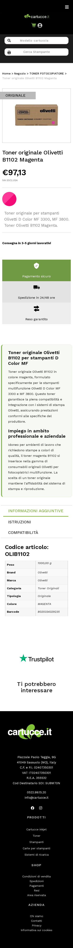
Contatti (36, 920)
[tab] (35, 511)
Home (6, 73)
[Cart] (33, 26)
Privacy (36, 925)
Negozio (20, 73)
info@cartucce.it (36, 797)
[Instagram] (40, 807)
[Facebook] (32, 807)
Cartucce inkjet (36, 829)
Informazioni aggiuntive (35, 510)
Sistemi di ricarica (37, 854)
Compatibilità (23, 532)
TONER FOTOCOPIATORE (46, 73)
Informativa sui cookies (36, 930)
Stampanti (36, 842)
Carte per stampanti (36, 848)
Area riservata (36, 895)
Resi (36, 890)
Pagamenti (36, 885)
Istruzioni (19, 521)
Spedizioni (37, 881)
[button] (40, 26)
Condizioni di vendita (36, 876)
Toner (36, 835)
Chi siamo (36, 916)
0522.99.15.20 (36, 792)
